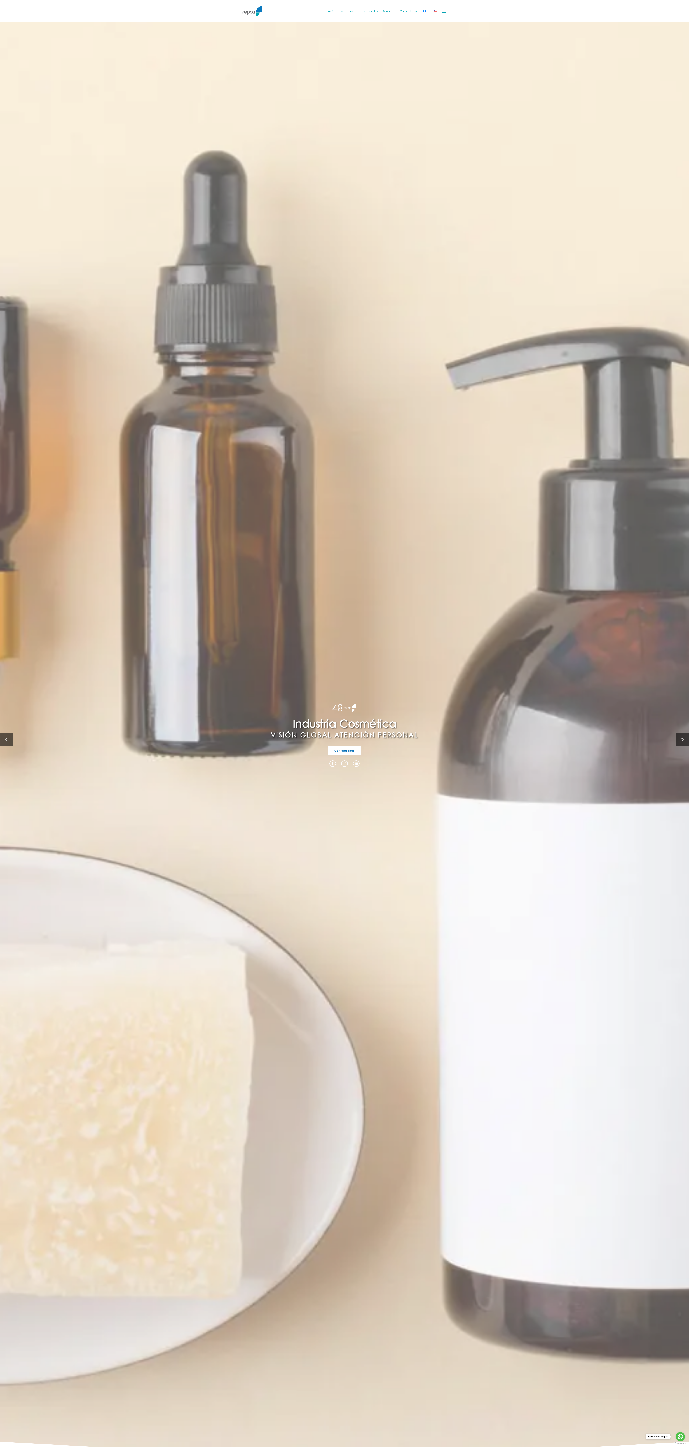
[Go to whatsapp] (680, 1436)
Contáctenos (408, 11)
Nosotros (388, 11)
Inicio (331, 11)
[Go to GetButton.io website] (680, 1443)
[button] (6, 739)
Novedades (370, 11)
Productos (346, 11)
